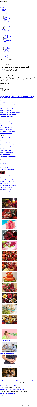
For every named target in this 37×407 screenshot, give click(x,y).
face (3, 4)
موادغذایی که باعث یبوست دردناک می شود (7, 353)
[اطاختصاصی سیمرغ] (18, 203)
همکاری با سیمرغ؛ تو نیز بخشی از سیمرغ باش (7, 393)
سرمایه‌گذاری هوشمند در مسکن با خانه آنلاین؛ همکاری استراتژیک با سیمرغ (12, 389)
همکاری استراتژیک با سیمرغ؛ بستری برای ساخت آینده (8, 385)
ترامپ (3, 94)
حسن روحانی (4, 93)
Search (11, 59)
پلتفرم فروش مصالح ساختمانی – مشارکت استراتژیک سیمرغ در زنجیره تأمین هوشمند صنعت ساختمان (16, 380)
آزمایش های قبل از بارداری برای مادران (6, 340)
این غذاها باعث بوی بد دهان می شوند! (6, 327)
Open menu (2, 7)
